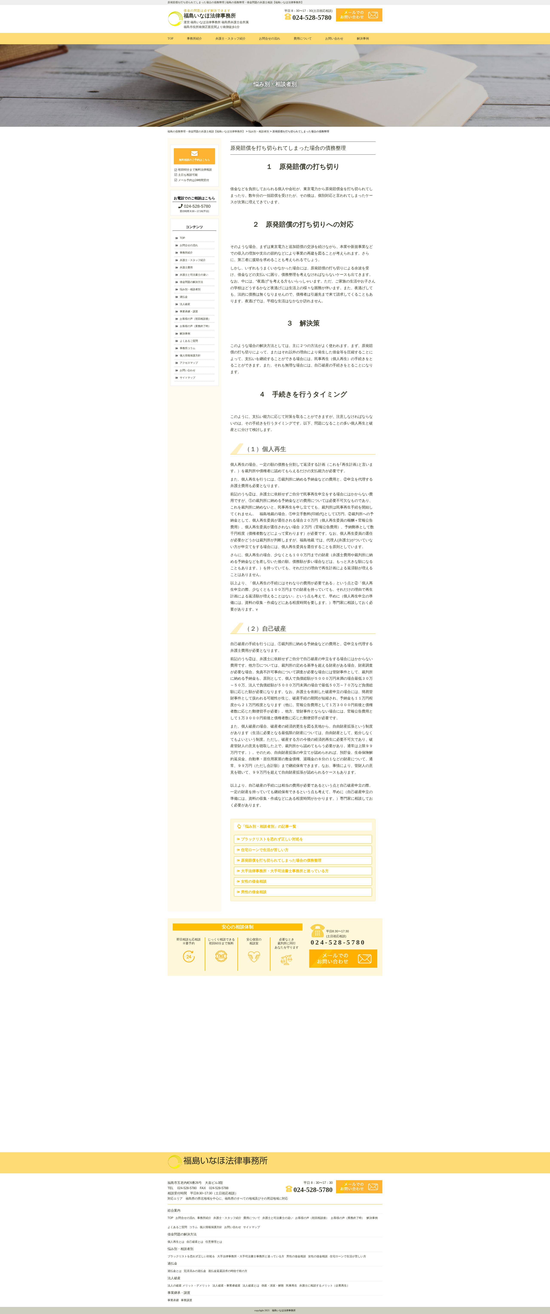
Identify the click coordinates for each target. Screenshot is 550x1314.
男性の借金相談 (254, 892)
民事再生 (291, 1285)
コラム (193, 1227)
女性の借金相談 (254, 881)
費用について (303, 38)
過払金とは (175, 1271)
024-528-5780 (312, 17)
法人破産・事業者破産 (226, 1285)
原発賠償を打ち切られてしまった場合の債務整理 (281, 860)
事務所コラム (187, 348)
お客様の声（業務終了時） (195, 326)
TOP (170, 38)
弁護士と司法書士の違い (194, 274)
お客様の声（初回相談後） (195, 318)
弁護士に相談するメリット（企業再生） (324, 1285)
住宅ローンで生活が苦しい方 (265, 850)
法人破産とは (251, 1285)
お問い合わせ (334, 38)
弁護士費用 (186, 267)
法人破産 (185, 304)
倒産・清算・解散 (272, 1285)
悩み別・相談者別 (190, 289)
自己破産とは (194, 1241)
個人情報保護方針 (190, 355)
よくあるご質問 (189, 340)
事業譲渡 (186, 1300)
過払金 (184, 296)
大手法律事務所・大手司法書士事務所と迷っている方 (285, 871)
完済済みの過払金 (195, 1271)
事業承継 (173, 1300)
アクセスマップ (189, 362)
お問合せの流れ (269, 38)
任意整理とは (213, 1241)
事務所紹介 (194, 38)
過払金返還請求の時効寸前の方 (227, 1271)
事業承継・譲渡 (189, 311)
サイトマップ (187, 377)
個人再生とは (176, 1241)
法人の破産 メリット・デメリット (189, 1285)
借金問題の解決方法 (191, 282)
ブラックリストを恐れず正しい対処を (272, 839)
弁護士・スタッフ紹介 (230, 38)
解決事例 (363, 38)
